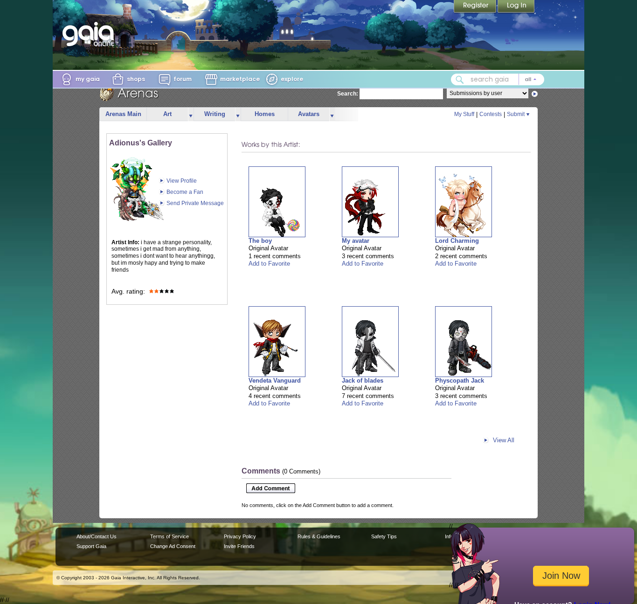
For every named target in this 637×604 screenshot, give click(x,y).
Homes (265, 113)
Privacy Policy (240, 536)
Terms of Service (169, 536)
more (191, 114)
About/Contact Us (96, 536)
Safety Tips (384, 536)
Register (476, 7)
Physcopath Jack (459, 380)
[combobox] (497, 79)
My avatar (355, 240)
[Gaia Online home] (90, 34)
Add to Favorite (269, 263)
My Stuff (464, 114)
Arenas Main (123, 113)
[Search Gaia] (459, 79)
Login (516, 7)
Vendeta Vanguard (275, 380)
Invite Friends (239, 546)
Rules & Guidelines (319, 536)
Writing (214, 113)
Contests (490, 114)
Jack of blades (362, 380)
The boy (260, 240)
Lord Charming (457, 240)
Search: (347, 93)
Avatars (308, 113)
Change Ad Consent (172, 546)
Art (167, 113)
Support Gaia (91, 546)
